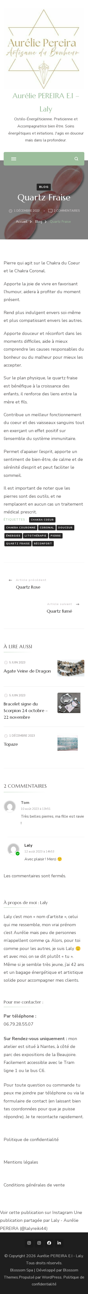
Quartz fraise (18, 543)
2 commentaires (67, 211)
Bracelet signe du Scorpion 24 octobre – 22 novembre (26, 710)
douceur (65, 527)
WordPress (52, 1277)
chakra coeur (42, 520)
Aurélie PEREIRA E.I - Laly (60, 1256)
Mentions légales (21, 1162)
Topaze (11, 744)
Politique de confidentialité (31, 1140)
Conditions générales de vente (34, 1185)
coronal (47, 527)
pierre (56, 535)
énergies (13, 535)
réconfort (43, 543)
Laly (28, 845)
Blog (43, 187)
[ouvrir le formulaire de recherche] (76, 158)
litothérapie (35, 535)
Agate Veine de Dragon (27, 671)
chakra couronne (21, 527)
